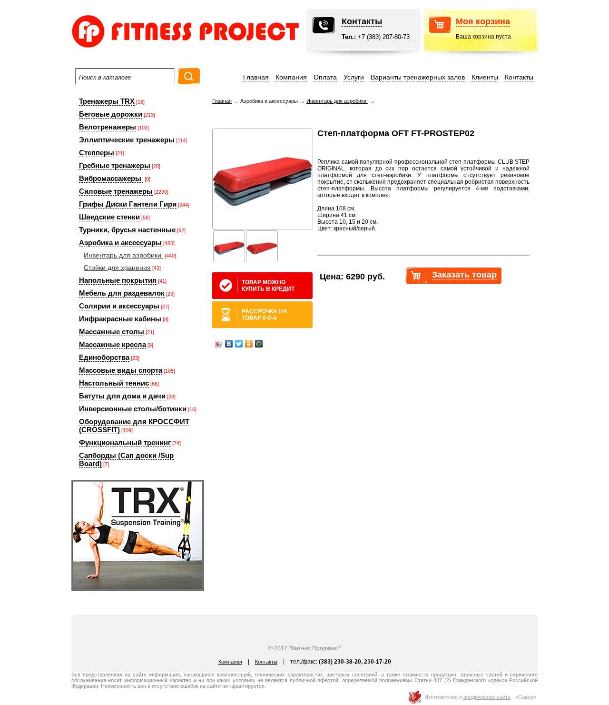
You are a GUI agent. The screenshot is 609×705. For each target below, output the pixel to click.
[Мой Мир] (259, 344)
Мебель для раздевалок (122, 293)
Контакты (362, 21)
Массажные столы (111, 332)
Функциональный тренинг (125, 442)
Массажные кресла (112, 344)
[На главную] (157, 49)
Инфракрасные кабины (120, 319)
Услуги (354, 77)
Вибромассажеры (111, 178)
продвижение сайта (487, 697)
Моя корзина (483, 21)
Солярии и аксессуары (119, 306)
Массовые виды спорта (120, 370)
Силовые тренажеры (116, 191)
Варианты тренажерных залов (418, 77)
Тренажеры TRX (107, 101)
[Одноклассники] (249, 344)
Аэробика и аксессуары (120, 242)
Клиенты (484, 77)
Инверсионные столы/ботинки (133, 409)
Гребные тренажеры (114, 165)
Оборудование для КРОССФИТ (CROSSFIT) (134, 425)
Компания (291, 77)
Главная (256, 77)
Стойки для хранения (117, 267)
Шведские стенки (109, 217)
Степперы (96, 153)
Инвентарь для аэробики (123, 255)
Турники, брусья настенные (127, 230)
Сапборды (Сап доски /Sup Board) (126, 459)
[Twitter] (239, 344)
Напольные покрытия (118, 280)
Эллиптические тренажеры (127, 140)
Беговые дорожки (110, 114)
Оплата (325, 77)
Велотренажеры (107, 127)
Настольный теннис (114, 383)
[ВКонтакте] (229, 344)
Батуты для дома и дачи (122, 396)
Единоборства (104, 357)
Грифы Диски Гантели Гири (128, 204)
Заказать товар (464, 274)
